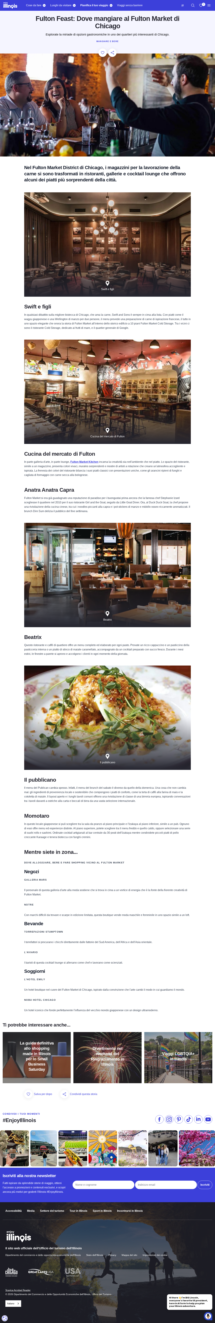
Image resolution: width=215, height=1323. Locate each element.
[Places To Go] (74, 5)
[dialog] (5, 1318)
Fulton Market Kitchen (84, 461)
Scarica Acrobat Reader (18, 1290)
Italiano (10, 1303)
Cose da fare (33, 5)
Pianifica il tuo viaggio (94, 5)
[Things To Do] (44, 5)
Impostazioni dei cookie (155, 1255)
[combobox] (182, 5)
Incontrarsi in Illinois (130, 1210)
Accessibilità (13, 1210)
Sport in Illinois (102, 1210)
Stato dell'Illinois (94, 1255)
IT (183, 5)
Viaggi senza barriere (130, 5)
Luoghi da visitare (60, 5)
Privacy (112, 1255)
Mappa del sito (129, 1255)
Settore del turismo (52, 1210)
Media (31, 1210)
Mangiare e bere (107, 41)
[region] (193, 5)
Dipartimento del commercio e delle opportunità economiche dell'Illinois (43, 1255)
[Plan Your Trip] (111, 5)
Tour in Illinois (78, 1210)
